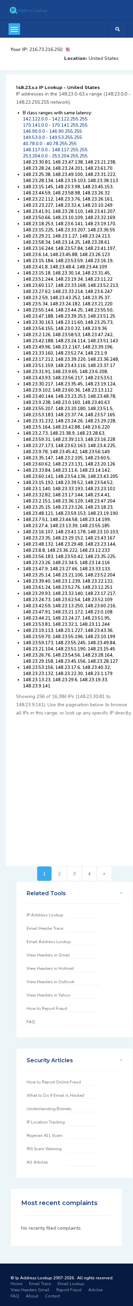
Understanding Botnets (49, 1109)
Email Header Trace (45, 928)
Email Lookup (71, 1283)
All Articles (37, 1162)
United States (104, 58)
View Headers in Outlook (50, 982)
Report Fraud (69, 1290)
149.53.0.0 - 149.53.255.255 (52, 138)
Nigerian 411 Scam (44, 1135)
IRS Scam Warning (44, 1149)
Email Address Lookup (49, 941)
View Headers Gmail (30, 1290)
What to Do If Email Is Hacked (55, 1095)
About (32, 1296)
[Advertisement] (66, 787)
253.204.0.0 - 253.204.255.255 (55, 156)
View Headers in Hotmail (50, 968)
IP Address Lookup (45, 915)
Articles (95, 1290)
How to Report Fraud (47, 1008)
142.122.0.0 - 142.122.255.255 (55, 119)
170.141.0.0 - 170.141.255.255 (55, 125)
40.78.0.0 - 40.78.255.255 (50, 144)
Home (16, 1283)
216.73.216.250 (45, 49)
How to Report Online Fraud (54, 1082)
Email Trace (40, 1283)
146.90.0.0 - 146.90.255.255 (52, 131)
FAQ (31, 1022)
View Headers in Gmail (48, 955)
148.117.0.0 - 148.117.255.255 (55, 150)
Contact (52, 1296)
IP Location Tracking (46, 1122)
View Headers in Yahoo (49, 995)
